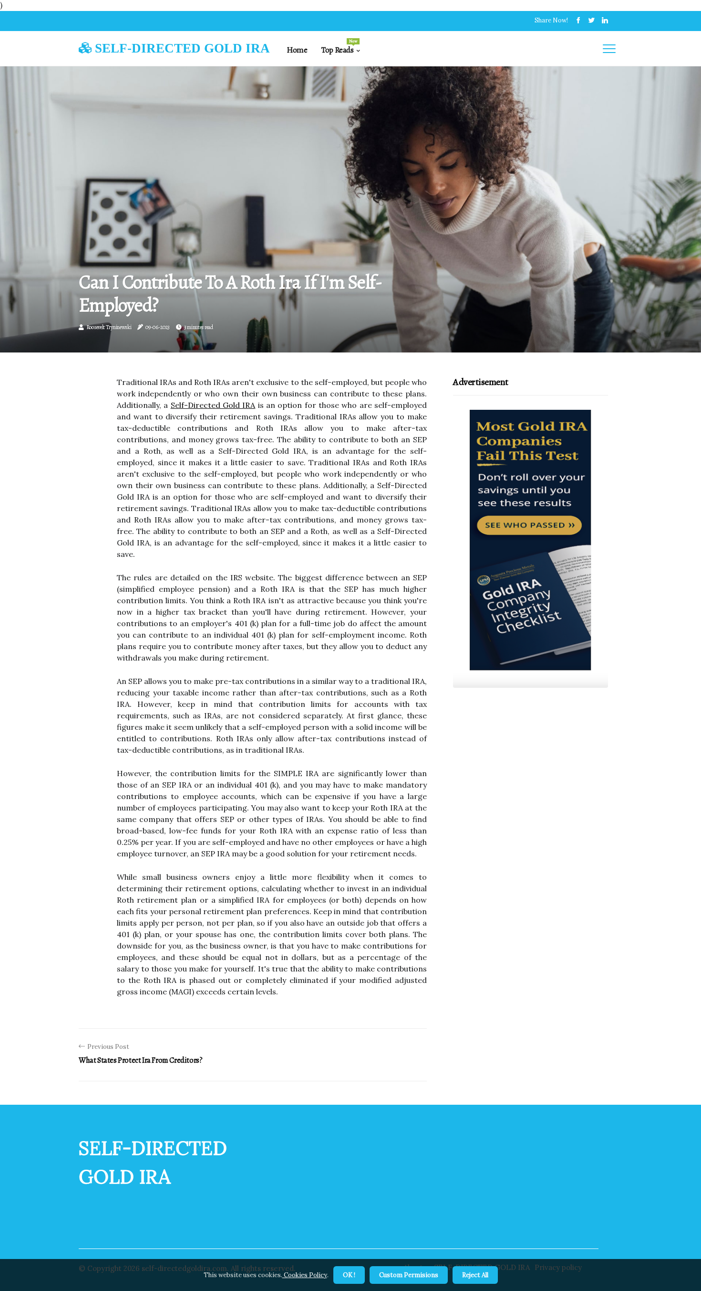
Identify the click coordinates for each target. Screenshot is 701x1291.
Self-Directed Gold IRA (213, 405)
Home (297, 49)
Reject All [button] (475, 1275)
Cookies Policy (304, 1275)
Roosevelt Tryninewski (109, 327)
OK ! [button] (349, 1275)
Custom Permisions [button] (408, 1275)
